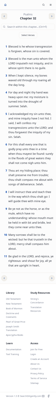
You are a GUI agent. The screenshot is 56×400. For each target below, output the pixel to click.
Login (33, 354)
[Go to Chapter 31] (4, 16)
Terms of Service (38, 378)
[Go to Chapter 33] (52, 16)
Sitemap (34, 383)
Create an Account (39, 359)
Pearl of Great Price (15, 321)
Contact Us (35, 368)
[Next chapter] (52, 278)
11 (5, 256)
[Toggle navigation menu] (51, 5)
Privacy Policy (37, 373)
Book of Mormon (14, 308)
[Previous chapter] (4, 278)
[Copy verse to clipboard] (51, 51)
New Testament (14, 303)
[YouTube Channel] (43, 396)
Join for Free (36, 349)
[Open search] (43, 5)
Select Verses (28, 35)
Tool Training (12, 354)
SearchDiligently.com (30, 396)
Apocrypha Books (14, 335)
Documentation (13, 349)
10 (5, 235)
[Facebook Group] (48, 396)
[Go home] (5, 5)
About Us (35, 363)
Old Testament (13, 298)
